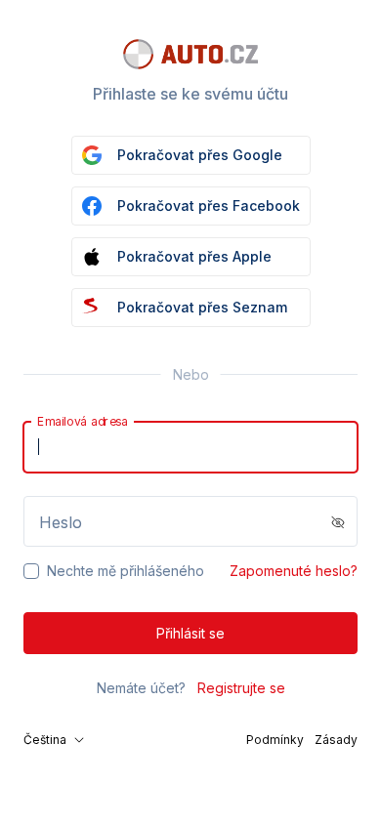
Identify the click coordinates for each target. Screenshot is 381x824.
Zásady (336, 739)
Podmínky (275, 739)
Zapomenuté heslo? (294, 570)
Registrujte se (241, 688)
